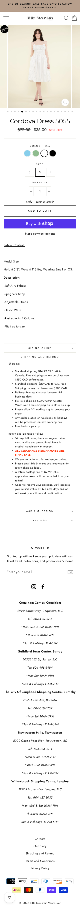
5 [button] (22, 112)
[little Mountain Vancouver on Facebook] (42, 586)
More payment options (40, 233)
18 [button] (69, 112)
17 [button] (65, 112)
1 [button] (8, 112)
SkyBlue (27, 153)
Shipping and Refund (40, 853)
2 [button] (12, 112)
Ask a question (40, 511)
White (44, 153)
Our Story (40, 846)
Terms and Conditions (40, 861)
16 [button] (62, 112)
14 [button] (55, 112)
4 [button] (19, 112)
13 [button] (51, 112)
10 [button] (41, 112)
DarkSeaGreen (35, 153)
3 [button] (15, 112)
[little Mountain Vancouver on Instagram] (33, 586)
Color (40, 146)
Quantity (40, 182)
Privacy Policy (40, 868)
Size (40, 164)
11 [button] (44, 112)
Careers (40, 839)
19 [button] (73, 112)
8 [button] (33, 112)
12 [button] (48, 112)
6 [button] (26, 112)
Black (52, 153)
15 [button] (58, 112)
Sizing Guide (40, 348)
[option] (40, 66)
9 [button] (37, 112)
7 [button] (30, 112)
